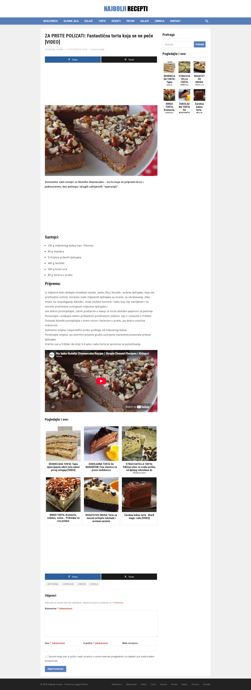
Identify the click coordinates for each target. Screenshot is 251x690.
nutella (94, 584)
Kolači (89, 20)
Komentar (58, 608)
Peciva (131, 20)
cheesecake (68, 584)
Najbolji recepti (55, 684)
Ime (55, 643)
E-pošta (96, 643)
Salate (144, 20)
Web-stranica (130, 643)
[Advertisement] (101, 85)
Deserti (116, 20)
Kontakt (175, 20)
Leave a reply (97, 49)
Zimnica (159, 20)
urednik (59, 49)
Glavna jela (71, 20)
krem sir (82, 584)
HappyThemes (81, 684)
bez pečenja (53, 584)
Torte (102, 20)
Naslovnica (50, 20)
